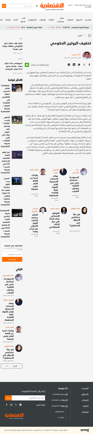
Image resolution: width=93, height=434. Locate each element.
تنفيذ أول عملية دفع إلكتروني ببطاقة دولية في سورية (12, 46)
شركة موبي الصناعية (42, 27)
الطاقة (51, 19)
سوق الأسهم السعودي (80, 27)
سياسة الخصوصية (57, 406)
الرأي (80, 35)
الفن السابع (23, 19)
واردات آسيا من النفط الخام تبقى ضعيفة (34, 182)
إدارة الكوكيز (59, 411)
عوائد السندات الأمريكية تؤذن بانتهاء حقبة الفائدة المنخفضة (53, 186)
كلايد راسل (34, 169)
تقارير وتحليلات (60, 19)
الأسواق (79, 19)
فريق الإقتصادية (58, 394)
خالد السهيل (76, 54)
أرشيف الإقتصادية (57, 400)
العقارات (42, 19)
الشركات (70, 19)
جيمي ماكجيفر (35, 209)
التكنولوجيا (32, 19)
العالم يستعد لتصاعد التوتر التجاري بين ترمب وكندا (33, 223)
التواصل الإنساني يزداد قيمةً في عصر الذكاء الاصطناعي (54, 220)
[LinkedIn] (20, 405)
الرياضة (8, 19)
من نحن (61, 388)
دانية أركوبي (75, 208)
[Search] (4, 6)
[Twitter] (16, 404)
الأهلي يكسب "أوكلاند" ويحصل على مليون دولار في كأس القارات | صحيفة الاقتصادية (5, 131)
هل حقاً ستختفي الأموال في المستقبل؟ (74, 220)
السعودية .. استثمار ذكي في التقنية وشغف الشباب (74, 184)
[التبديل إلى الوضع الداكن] (37, 6)
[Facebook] (6, 404)
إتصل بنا (61, 417)
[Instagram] (11, 404)
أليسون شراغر (55, 171)
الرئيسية (88, 19)
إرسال (8, 398)
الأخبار (15, 19)
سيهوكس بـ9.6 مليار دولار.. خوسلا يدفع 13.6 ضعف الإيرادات (13, 66)
